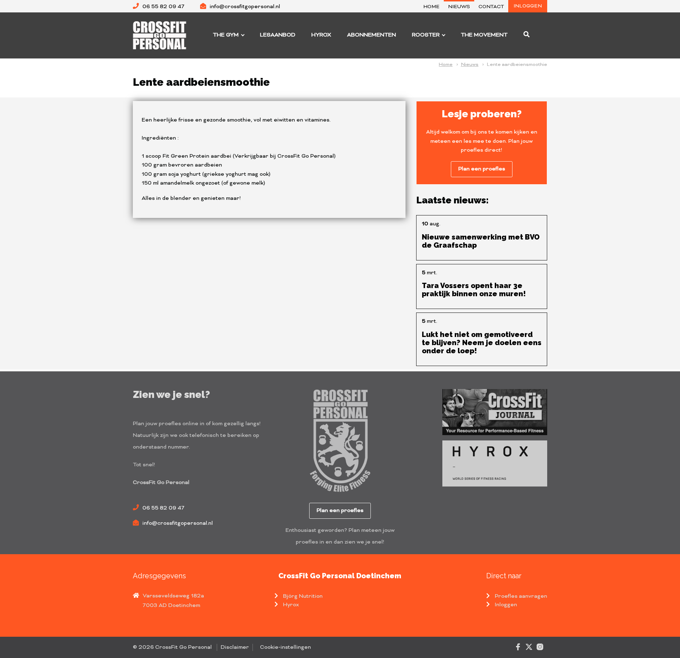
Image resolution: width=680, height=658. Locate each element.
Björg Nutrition (303, 596)
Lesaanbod (277, 35)
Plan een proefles (481, 169)
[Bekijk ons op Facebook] (518, 646)
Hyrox (321, 35)
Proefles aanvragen (521, 596)
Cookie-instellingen (285, 647)
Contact (491, 7)
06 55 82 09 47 (163, 6)
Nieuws (459, 7)
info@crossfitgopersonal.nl (245, 6)
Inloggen (528, 6)
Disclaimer (235, 647)
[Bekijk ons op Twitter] (529, 646)
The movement (484, 35)
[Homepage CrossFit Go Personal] (161, 35)
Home (432, 7)
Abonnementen (371, 35)
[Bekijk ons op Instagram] (540, 646)
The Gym (226, 35)
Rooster (426, 35)
